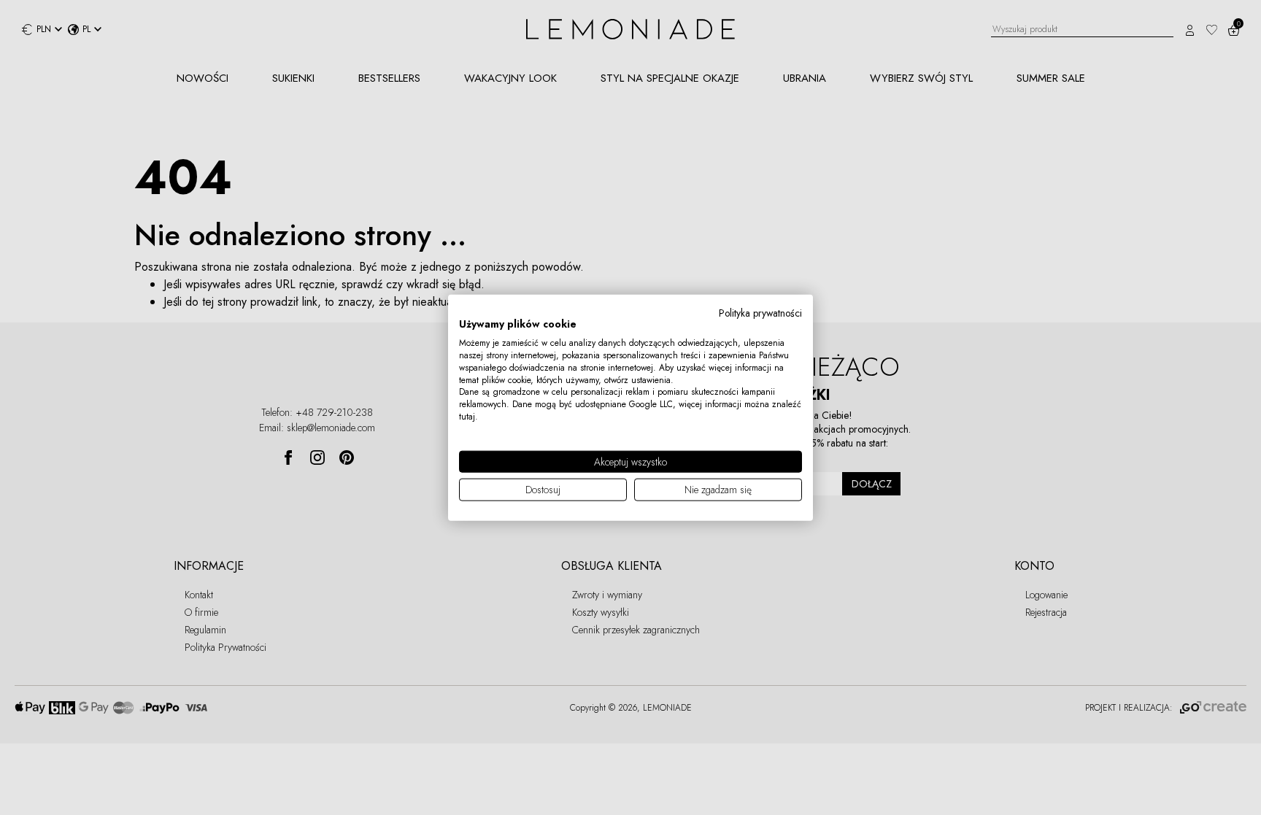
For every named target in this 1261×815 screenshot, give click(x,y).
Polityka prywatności (760, 312)
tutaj (467, 416)
